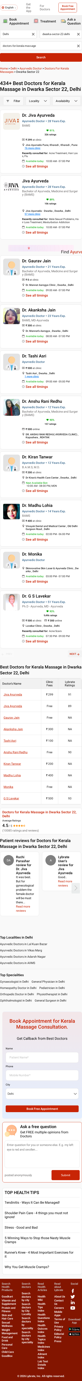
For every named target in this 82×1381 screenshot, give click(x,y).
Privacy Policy (58, 1328)
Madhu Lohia (12, 775)
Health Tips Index (41, 1307)
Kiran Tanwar (12, 763)
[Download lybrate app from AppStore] (74, 1335)
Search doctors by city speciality (27, 1337)
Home (4, 68)
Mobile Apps (58, 1313)
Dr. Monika (32, 554)
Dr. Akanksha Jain (39, 310)
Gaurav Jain (12, 717)
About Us (59, 1296)
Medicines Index (44, 1348)
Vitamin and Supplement (9, 1302)
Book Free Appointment (67, 7)
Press (57, 1341)
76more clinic (32, 148)
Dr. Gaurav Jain (36, 260)
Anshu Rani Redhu (16, 752)
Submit (65, 1175)
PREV (9, 654)
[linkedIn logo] (72, 1303)
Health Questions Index (44, 1318)
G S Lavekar (11, 798)
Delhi (14, 68)
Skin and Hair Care (7, 1317)
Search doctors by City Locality (26, 1309)
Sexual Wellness (7, 1324)
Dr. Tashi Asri (34, 355)
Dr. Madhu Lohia (37, 505)
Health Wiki (41, 1298)
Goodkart (7, 1296)
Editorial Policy (59, 1335)
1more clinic (32, 376)
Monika (8, 787)
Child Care (8, 1352)
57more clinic (32, 214)
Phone (9, 1066)
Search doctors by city (26, 1297)
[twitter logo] (72, 1298)
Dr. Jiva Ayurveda (38, 115)
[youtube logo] (72, 1309)
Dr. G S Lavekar (36, 596)
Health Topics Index (42, 1339)
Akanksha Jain (13, 729)
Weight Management (9, 1331)
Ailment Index (42, 1355)
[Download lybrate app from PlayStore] (74, 1330)
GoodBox (7, 1355)
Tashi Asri (10, 740)
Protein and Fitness (8, 1309)
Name (9, 1048)
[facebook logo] (72, 1292)
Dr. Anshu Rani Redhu (42, 401)
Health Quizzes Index (43, 1329)
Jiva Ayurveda (35, 180)
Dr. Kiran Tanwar (37, 456)
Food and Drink (7, 1339)
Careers (59, 1307)
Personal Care (7, 1346)
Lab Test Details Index (43, 1365)
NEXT (73, 654)
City (8, 1084)
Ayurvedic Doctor (31, 68)
